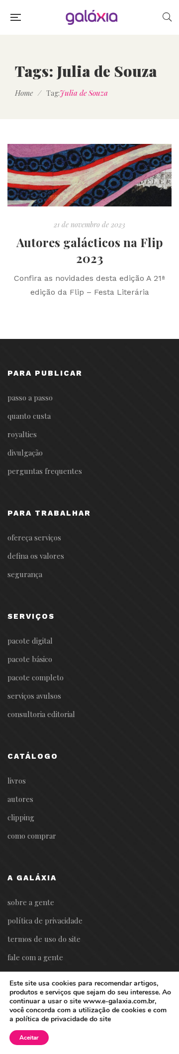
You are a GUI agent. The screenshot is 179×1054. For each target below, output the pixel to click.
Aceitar (29, 1038)
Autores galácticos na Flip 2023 (89, 250)
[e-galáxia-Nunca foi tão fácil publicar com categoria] (91, 17)
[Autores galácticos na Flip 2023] (89, 175)
